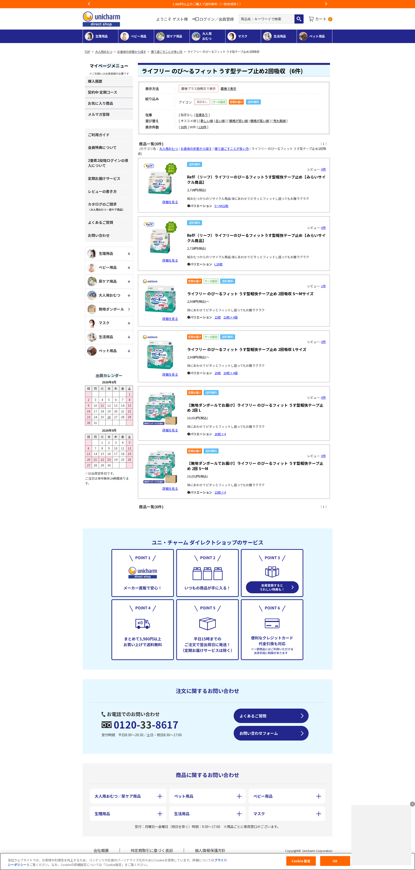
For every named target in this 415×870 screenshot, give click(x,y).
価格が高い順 (259, 120)
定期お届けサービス (104, 178)
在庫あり (201, 114)
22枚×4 (220, 492)
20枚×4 (220, 434)
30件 (184, 127)
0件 (323, 169)
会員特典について (102, 147)
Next (326, 4)
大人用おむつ (103, 51)
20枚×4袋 (230, 373)
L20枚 (218, 264)
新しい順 (207, 120)
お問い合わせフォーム (258, 733)
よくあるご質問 (100, 222)
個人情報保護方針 (210, 850)
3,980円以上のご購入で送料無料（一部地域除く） (207, 4)
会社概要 (101, 850)
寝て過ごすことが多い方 (167, 51)
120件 (202, 127)
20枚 (217, 373)
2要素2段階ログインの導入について (108, 163)
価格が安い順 (238, 120)
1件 (323, 286)
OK (335, 861)
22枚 (217, 317)
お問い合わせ (99, 235)
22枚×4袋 (230, 317)
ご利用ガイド (99, 134)
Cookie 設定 (301, 861)
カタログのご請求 (106, 206)
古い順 (220, 120)
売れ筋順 (279, 120)
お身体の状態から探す (131, 51)
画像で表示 (228, 88)
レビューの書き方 (102, 191)
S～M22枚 (221, 205)
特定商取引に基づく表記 (152, 850)
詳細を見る (170, 202)
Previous (89, 4)
